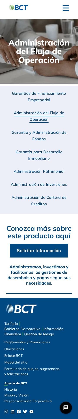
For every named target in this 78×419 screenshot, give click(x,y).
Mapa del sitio (15, 362)
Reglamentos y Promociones (27, 342)
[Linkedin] (13, 412)
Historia (10, 389)
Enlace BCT (13, 355)
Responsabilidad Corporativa (28, 401)
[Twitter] (25, 412)
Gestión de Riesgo (39, 334)
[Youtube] (31, 412)
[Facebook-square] (19, 412)
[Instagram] (6, 412)
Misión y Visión (16, 395)
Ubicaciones (14, 349)
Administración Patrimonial (39, 171)
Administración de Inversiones (39, 184)
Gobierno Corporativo (23, 329)
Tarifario (11, 323)
